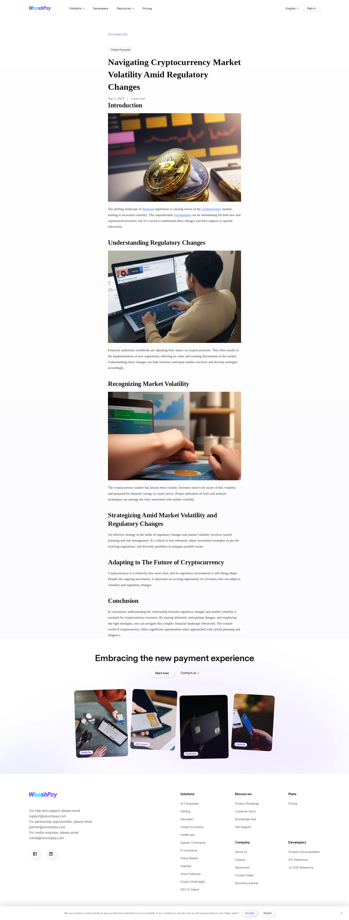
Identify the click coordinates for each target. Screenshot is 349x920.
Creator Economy (192, 827)
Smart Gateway (190, 874)
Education (187, 819)
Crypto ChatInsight (192, 881)
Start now (162, 673)
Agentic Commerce (193, 842)
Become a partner (246, 883)
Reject (268, 913)
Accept (249, 913)
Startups (185, 866)
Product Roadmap (247, 803)
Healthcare (187, 835)
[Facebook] (35, 854)
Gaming (185, 811)
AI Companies (189, 803)
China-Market (189, 858)
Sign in (311, 8)
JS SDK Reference (300, 867)
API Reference (298, 859)
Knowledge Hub (245, 819)
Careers (240, 859)
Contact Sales (244, 875)
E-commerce (188, 850)
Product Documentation (304, 852)
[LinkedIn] (51, 854)
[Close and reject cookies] (341, 913)
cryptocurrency (211, 209)
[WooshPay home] (40, 8)
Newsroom (242, 867)
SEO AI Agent (189, 889)
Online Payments (121, 49)
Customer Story (245, 811)
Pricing (147, 8)
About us (241, 852)
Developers (100, 8)
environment (182, 215)
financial (148, 209)
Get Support (243, 827)
